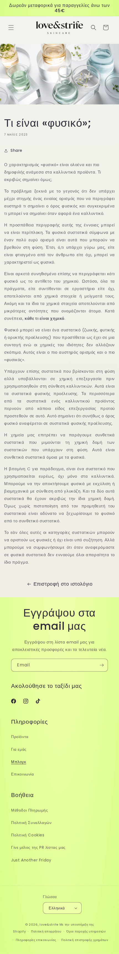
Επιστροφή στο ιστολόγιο (63, 583)
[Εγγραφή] (101, 665)
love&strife (49, 924)
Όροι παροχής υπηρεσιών (86, 931)
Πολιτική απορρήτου (46, 931)
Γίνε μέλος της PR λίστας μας (38, 847)
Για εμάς (19, 749)
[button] (11, 27)
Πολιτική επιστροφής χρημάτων (84, 940)
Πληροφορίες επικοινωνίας (36, 940)
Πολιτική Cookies (28, 835)
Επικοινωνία (22, 774)
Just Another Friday (31, 860)
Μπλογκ (18, 761)
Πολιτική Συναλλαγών (31, 822)
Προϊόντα (20, 736)
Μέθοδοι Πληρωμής (29, 810)
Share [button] (16, 150)
